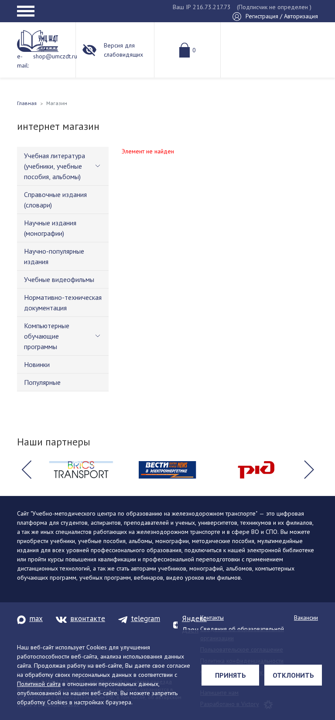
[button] (26, 470)
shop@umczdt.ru (55, 56)
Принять (230, 675)
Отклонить (293, 675)
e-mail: (23, 60)
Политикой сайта (39, 684)
